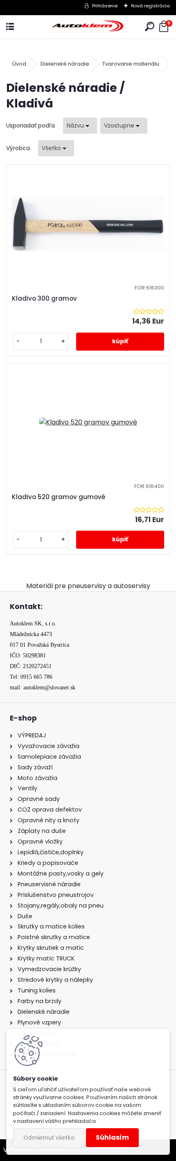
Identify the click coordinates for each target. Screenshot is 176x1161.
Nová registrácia (150, 5)
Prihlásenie (104, 5)
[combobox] (80, 126)
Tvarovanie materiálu (130, 64)
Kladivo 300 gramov (44, 298)
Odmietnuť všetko (48, 1138)
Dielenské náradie (65, 64)
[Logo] (88, 26)
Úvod (19, 64)
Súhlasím (112, 1137)
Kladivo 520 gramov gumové (58, 497)
